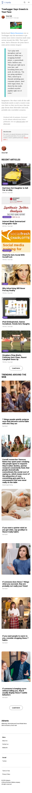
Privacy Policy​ (6, 774)
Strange (5, 183)
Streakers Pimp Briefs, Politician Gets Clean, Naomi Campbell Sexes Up (14, 357)
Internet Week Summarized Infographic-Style (13, 222)
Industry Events (7, 217)
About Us (4, 740)
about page (6, 124)
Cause (5, 317)
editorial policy (20, 121)
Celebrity (5, 350)
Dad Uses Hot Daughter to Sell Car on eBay (15, 189)
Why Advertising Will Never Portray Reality (13, 289)
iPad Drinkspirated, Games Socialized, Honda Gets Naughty (16, 323)
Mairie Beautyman (16, 33)
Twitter (4, 761)
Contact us (5, 744)
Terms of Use (6, 771)
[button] (28, 2)
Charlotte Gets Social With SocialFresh (13, 256)
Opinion (5, 284)
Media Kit (5, 747)
